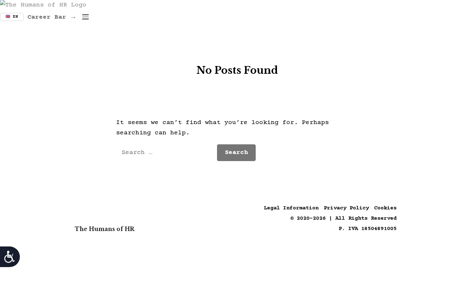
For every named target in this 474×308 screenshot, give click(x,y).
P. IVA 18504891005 (368, 229)
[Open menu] (85, 17)
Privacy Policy (346, 208)
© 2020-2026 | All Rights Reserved (343, 218)
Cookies (385, 208)
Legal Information (291, 208)
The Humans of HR (104, 229)
